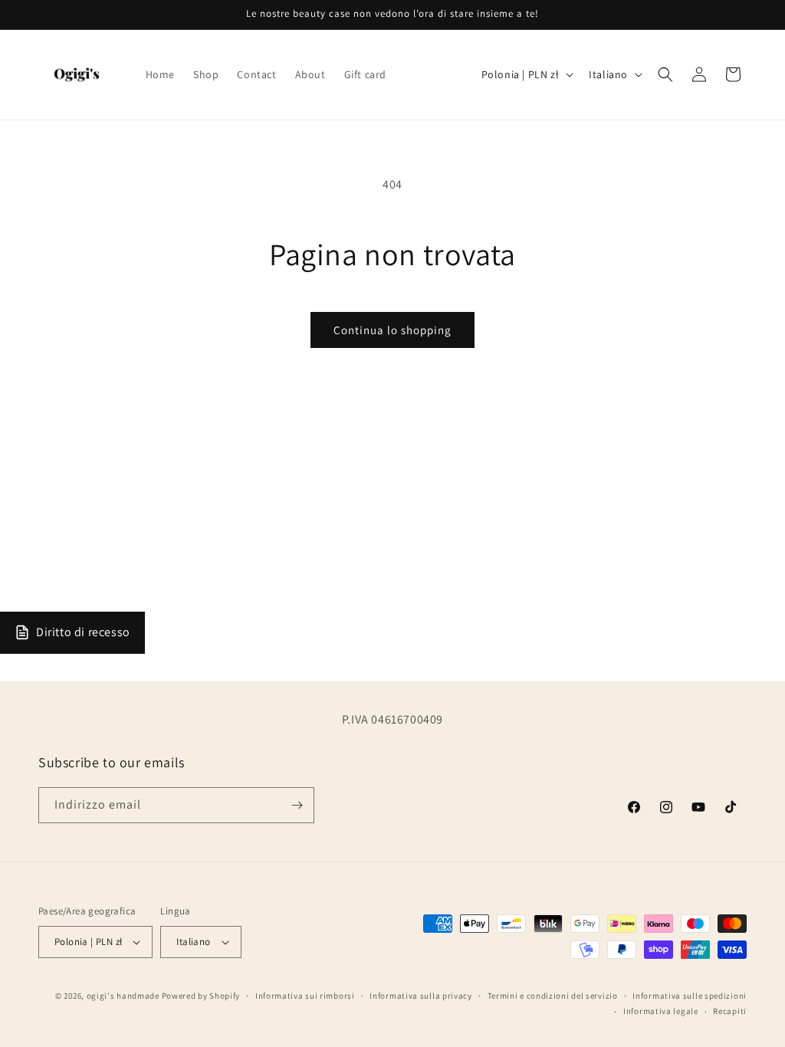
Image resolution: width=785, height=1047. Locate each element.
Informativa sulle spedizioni (689, 995)
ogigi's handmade (123, 995)
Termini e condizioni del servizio (553, 995)
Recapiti (730, 1011)
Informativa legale (660, 1011)
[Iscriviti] (297, 805)
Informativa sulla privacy (421, 995)
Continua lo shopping (392, 330)
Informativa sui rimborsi (305, 995)
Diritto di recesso (83, 632)
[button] (665, 74)
